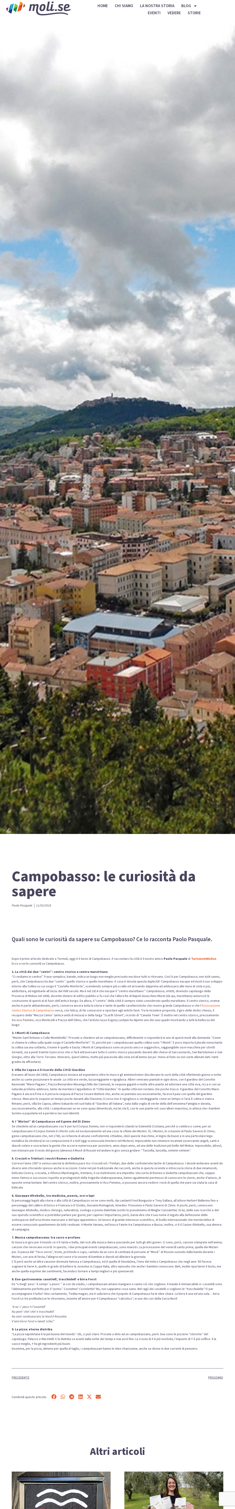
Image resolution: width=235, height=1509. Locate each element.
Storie (194, 13)
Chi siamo (124, 6)
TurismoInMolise (203, 959)
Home (103, 6)
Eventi (154, 13)
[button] (54, 1396)
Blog (186, 6)
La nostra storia (157, 6)
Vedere (174, 13)
